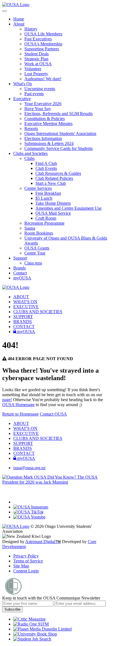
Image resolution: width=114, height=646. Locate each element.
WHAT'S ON (25, 301)
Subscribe (12, 609)
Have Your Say (37, 108)
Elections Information (43, 138)
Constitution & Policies (44, 118)
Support (20, 258)
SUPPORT (23, 316)
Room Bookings (38, 233)
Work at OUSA (38, 63)
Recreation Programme (44, 223)
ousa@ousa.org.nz (29, 467)
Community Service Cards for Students (58, 148)
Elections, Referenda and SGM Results (58, 113)
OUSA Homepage (18, 404)
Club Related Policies (54, 178)
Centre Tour (34, 253)
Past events (34, 93)
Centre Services (38, 188)
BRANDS (22, 321)
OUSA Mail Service (53, 213)
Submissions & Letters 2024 (49, 143)
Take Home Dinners (53, 203)
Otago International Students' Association (60, 133)
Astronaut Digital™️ (43, 541)
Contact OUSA (53, 414)
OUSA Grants (36, 248)
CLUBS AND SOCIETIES (37, 311)
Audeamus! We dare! (42, 78)
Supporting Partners (41, 48)
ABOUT (21, 296)
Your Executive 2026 (42, 103)
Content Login (26, 571)
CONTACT (24, 326)
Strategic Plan (36, 58)
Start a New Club (50, 183)
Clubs (29, 158)
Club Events (46, 168)
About (18, 24)
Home (18, 19)
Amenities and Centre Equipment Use (68, 208)
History (30, 29)
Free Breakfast (48, 193)
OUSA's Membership (43, 43)
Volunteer (32, 68)
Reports (31, 128)
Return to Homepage (20, 414)
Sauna (29, 228)
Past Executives (38, 39)
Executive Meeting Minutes (48, 123)
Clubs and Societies (30, 153)
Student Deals (36, 53)
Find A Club (46, 163)
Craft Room (45, 218)
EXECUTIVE (26, 306)
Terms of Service (28, 561)
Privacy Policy (26, 556)
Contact (20, 273)
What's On (22, 83)
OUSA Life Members (43, 34)
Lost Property (36, 73)
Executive (22, 98)
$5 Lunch (43, 198)
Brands (19, 268)
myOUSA (22, 278)
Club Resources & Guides (58, 173)
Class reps (33, 263)
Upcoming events (39, 88)
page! (7, 399)
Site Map (21, 566)
